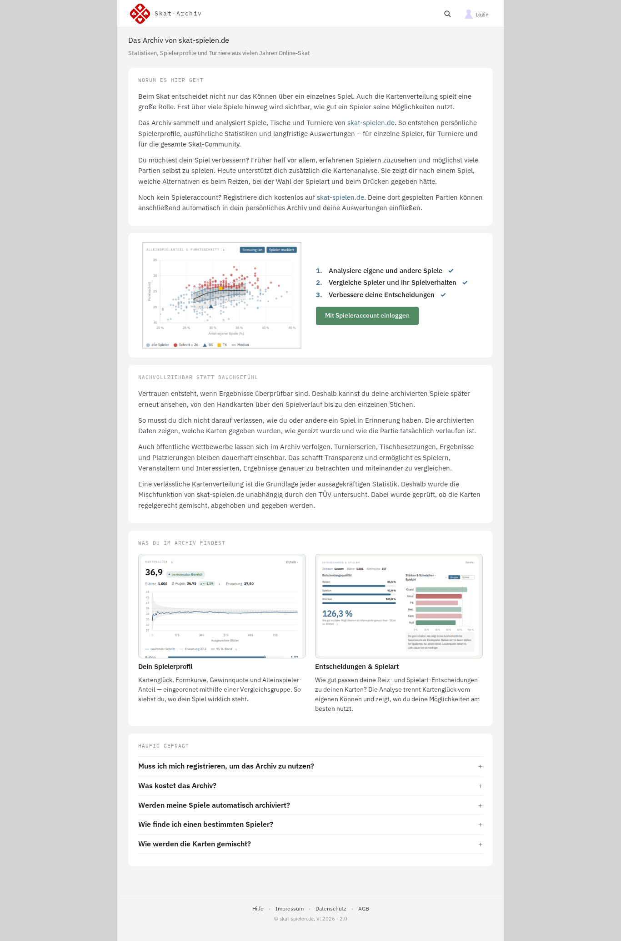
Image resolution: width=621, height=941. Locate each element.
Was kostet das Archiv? (177, 785)
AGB (363, 908)
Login (482, 14)
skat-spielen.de (371, 122)
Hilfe (258, 908)
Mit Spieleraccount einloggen (367, 315)
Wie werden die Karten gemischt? (194, 843)
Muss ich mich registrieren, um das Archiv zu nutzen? (226, 765)
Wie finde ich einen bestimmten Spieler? (205, 824)
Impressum (289, 908)
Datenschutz (331, 908)
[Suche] (447, 13)
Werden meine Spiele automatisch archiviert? (214, 804)
